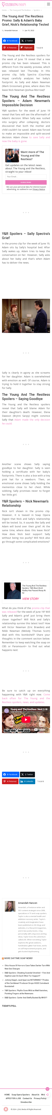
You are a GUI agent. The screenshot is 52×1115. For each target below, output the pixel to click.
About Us (35, 1095)
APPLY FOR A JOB (13, 1098)
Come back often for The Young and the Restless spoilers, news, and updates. (26, 698)
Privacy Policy (40, 1098)
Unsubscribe (26, 1102)
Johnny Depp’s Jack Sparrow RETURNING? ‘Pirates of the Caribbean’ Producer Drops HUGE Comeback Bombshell (27, 983)
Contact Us (27, 1098)
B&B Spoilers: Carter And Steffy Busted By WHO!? (26, 998)
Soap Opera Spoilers (21, 1095)
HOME (7, 1095)
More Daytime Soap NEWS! (18, 958)
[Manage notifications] (6, 1109)
